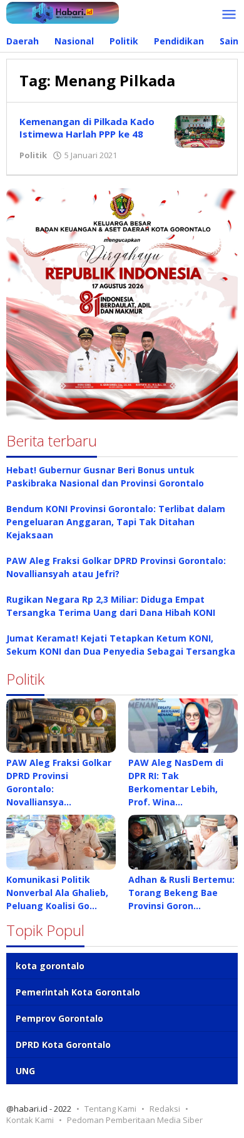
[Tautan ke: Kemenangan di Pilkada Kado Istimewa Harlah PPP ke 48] (200, 130)
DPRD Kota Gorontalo (63, 1044)
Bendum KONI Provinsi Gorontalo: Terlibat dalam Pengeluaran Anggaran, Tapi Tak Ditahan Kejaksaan (115, 522)
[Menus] (229, 15)
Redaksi (165, 1108)
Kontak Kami (30, 1119)
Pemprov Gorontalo (59, 1018)
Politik (33, 155)
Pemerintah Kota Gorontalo (78, 992)
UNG (25, 1071)
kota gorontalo (50, 966)
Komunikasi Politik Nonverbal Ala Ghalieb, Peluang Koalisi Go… (57, 893)
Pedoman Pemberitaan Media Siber (135, 1119)
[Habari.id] (62, 12)
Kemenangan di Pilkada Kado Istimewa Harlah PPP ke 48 (87, 127)
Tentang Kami (110, 1108)
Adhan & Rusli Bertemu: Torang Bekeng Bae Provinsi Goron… (181, 893)
